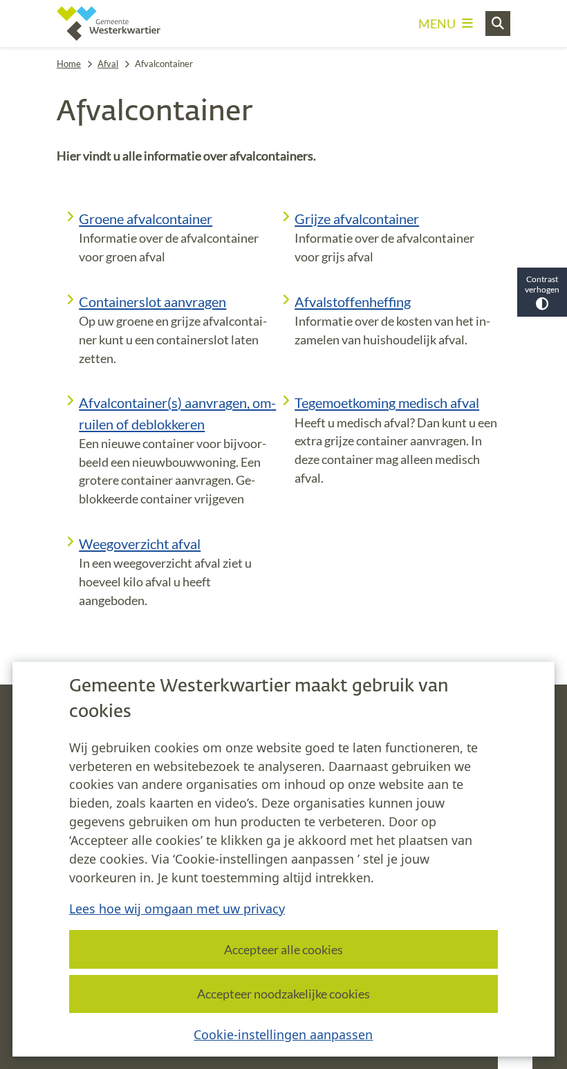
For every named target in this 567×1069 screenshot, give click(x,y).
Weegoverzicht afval (140, 543)
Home (69, 63)
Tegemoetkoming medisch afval (387, 402)
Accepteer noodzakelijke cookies (283, 993)
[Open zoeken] (497, 23)
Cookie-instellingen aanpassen (283, 1034)
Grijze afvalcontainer (357, 218)
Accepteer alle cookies (283, 949)
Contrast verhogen (542, 284)
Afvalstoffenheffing (353, 301)
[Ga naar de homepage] (108, 23)
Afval (107, 63)
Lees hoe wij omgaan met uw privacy (177, 908)
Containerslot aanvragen (152, 301)
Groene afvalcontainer (145, 218)
